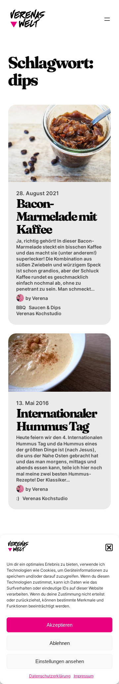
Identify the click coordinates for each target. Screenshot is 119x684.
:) (18, 498)
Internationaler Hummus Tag (56, 420)
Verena (40, 298)
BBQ (21, 307)
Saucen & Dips (45, 307)
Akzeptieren (59, 625)
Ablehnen (60, 643)
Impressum (84, 675)
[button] (109, 547)
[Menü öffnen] (107, 19)
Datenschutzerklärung (49, 675)
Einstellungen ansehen (59, 661)
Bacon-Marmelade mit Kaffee (56, 216)
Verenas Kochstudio (38, 313)
